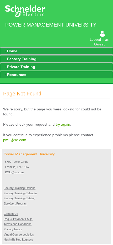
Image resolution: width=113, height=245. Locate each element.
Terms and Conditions (18, 224)
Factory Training (22, 59)
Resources (16, 75)
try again (63, 124)
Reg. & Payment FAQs (18, 219)
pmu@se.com (14, 140)
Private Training (21, 67)
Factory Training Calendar (20, 193)
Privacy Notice (13, 229)
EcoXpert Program (15, 203)
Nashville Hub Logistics (18, 239)
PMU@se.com (14, 172)
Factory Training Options (19, 188)
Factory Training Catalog (19, 198)
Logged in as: (100, 42)
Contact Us (11, 213)
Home (12, 51)
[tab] (56, 51)
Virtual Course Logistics (19, 234)
